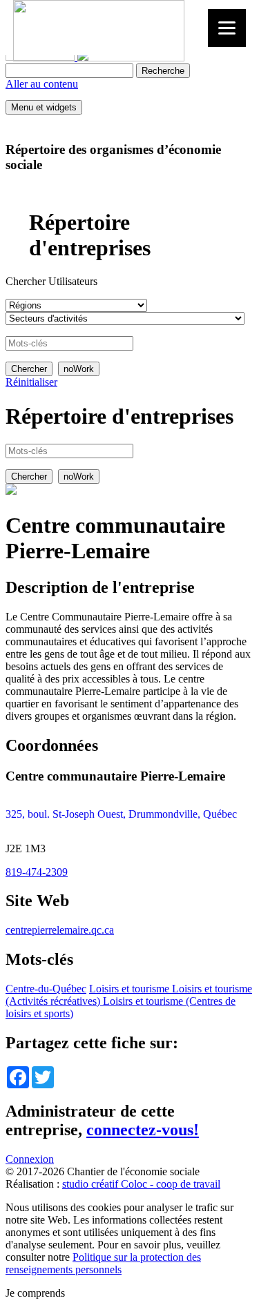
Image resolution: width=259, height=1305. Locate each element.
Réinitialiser (31, 382)
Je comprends (35, 1293)
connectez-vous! (142, 1130)
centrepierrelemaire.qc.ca (60, 930)
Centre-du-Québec (46, 988)
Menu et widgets (44, 107)
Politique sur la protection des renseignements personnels (103, 1263)
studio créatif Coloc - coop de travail (141, 1184)
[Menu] (227, 28)
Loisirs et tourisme (129, 988)
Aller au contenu (42, 84)
